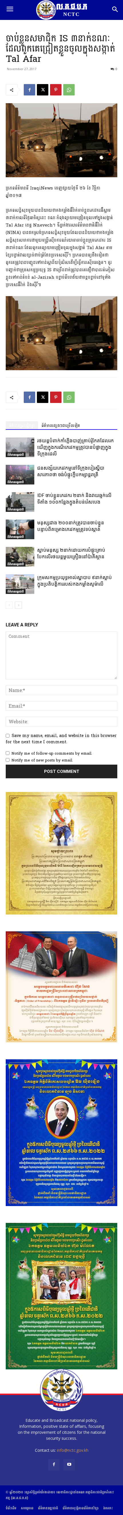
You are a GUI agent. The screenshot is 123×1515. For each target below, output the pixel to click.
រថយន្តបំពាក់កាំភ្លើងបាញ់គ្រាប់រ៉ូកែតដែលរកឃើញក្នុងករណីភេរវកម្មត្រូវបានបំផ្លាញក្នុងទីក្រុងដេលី (75, 447)
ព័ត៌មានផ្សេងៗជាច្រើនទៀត (60, 425)
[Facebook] (29, 89)
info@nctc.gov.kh (72, 1450)
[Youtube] (69, 1464)
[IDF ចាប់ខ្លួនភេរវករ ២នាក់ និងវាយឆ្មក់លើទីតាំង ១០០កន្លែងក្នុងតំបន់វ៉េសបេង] (20, 502)
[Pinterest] (55, 89)
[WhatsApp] (69, 89)
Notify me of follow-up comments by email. (51, 753)
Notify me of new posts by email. (42, 760)
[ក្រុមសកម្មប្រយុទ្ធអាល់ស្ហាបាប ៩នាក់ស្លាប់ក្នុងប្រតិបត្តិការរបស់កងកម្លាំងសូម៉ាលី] (20, 584)
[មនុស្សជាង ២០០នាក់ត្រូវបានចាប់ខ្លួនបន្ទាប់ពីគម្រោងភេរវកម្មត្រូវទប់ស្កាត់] (20, 529)
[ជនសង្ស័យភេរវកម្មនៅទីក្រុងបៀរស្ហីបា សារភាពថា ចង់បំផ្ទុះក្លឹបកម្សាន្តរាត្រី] (20, 474)
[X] (42, 89)
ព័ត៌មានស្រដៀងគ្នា (22, 425)
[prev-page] (9, 605)
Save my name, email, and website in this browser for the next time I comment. (61, 739)
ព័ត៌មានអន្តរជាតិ (15, 455)
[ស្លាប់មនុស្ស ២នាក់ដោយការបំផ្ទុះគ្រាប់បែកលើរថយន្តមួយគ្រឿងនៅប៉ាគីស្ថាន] (20, 557)
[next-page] (18, 605)
